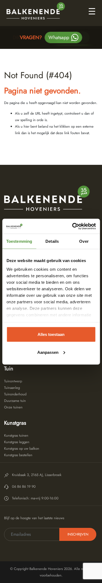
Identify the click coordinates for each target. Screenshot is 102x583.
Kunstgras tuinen (16, 435)
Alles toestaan (51, 334)
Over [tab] (83, 241)
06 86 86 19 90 (72, 37)
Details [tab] (52, 241)
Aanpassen (47, 352)
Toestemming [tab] (19, 241)
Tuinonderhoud (15, 394)
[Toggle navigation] (91, 11)
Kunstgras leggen (16, 442)
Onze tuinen (13, 407)
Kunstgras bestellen (18, 455)
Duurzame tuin (15, 400)
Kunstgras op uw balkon (21, 448)
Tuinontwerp (13, 381)
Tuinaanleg (12, 387)
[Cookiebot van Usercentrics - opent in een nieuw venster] (73, 226)
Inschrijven (77, 534)
